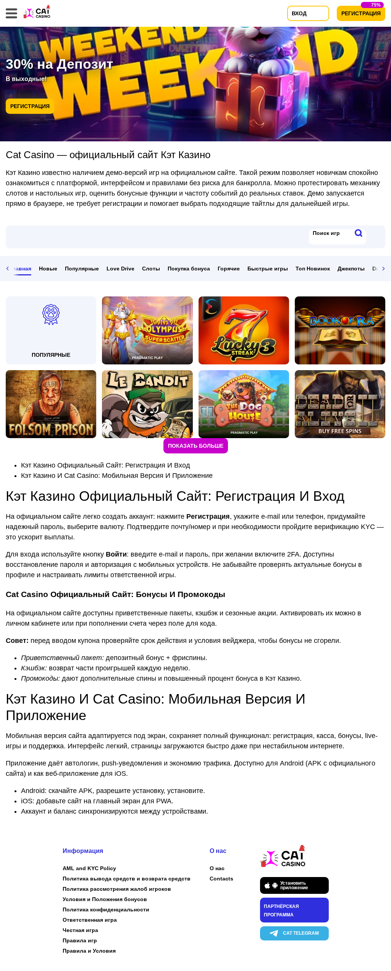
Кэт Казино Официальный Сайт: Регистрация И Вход (105, 465)
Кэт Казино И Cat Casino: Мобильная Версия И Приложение (117, 475)
